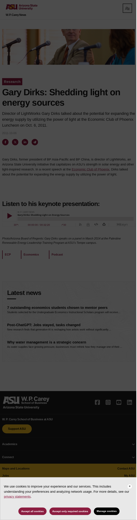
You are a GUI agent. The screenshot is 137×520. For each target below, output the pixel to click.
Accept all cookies (32, 511)
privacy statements (17, 496)
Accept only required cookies (70, 511)
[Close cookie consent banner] (129, 486)
